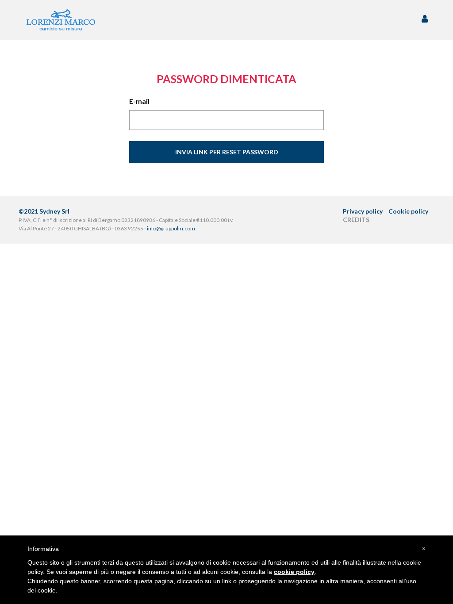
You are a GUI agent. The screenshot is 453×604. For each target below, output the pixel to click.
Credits (356, 219)
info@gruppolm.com (171, 228)
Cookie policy (408, 211)
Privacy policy (363, 211)
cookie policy (294, 571)
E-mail (139, 101)
